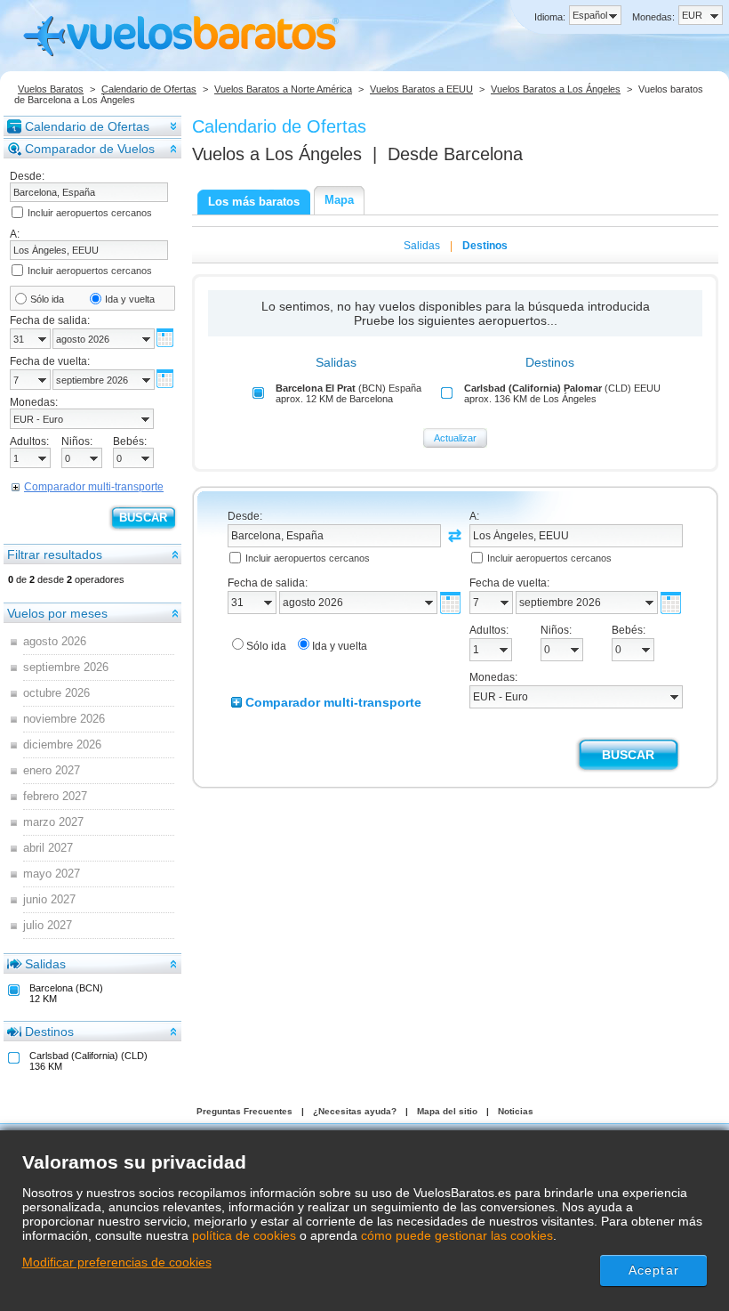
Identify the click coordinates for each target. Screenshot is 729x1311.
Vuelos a (277, 154)
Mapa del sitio (447, 1111)
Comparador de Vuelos (90, 149)
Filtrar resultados (54, 554)
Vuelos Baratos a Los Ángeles (556, 89)
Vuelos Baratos (51, 89)
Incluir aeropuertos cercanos (90, 212)
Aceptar (654, 1270)
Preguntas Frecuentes (244, 1111)
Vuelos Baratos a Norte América (283, 89)
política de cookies (244, 1235)
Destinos (49, 1031)
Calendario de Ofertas (148, 89)
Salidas (45, 964)
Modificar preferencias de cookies (117, 1262)
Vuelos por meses (57, 613)
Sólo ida (47, 299)
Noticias (515, 1111)
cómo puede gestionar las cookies (457, 1235)
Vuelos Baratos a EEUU (421, 89)
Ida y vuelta (130, 299)
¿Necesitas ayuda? (355, 1111)
